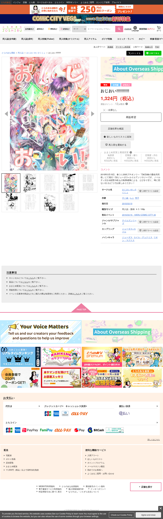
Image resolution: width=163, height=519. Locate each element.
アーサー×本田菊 (123, 46)
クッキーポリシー (98, 488)
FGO (157, 46)
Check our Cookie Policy (121, 514)
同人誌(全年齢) (9, 38)
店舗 (25, 2)
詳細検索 (127, 29)
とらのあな (6, 2)
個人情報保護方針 (76, 488)
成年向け (40, 29)
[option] (49, 113)
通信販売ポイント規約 (95, 486)
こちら (31, 277)
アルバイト (116, 2)
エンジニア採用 (103, 2)
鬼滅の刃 (149, 46)
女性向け (66, 29)
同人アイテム (90, 38)
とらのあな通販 (8, 52)
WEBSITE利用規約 (47, 486)
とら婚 (32, 2)
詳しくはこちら (154, 439)
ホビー (142, 38)
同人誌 (21, 52)
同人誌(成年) (27, 38)
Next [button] (93, 114)
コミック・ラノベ (125, 38)
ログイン (151, 28)
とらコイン (59, 2)
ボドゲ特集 (107, 38)
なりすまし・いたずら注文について (83, 491)
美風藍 (110, 46)
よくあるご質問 (87, 2)
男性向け (53, 29)
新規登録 (143, 28)
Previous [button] (6, 114)
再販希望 (131, 117)
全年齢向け (29, 29)
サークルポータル (44, 2)
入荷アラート (150, 191)
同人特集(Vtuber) (46, 38)
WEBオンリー (72, 2)
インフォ (17, 2)
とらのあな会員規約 (70, 486)
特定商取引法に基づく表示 (50, 491)
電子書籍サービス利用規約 (50, 488)
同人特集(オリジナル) (69, 38)
